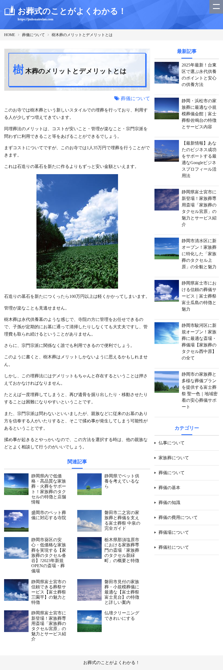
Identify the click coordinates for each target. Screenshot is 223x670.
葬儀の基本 (169, 487)
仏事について (172, 443)
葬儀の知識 (169, 502)
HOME (9, 35)
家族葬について (174, 457)
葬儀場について (174, 532)
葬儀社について (174, 547)
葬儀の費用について (178, 517)
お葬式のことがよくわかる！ (111, 662)
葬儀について (33, 35)
